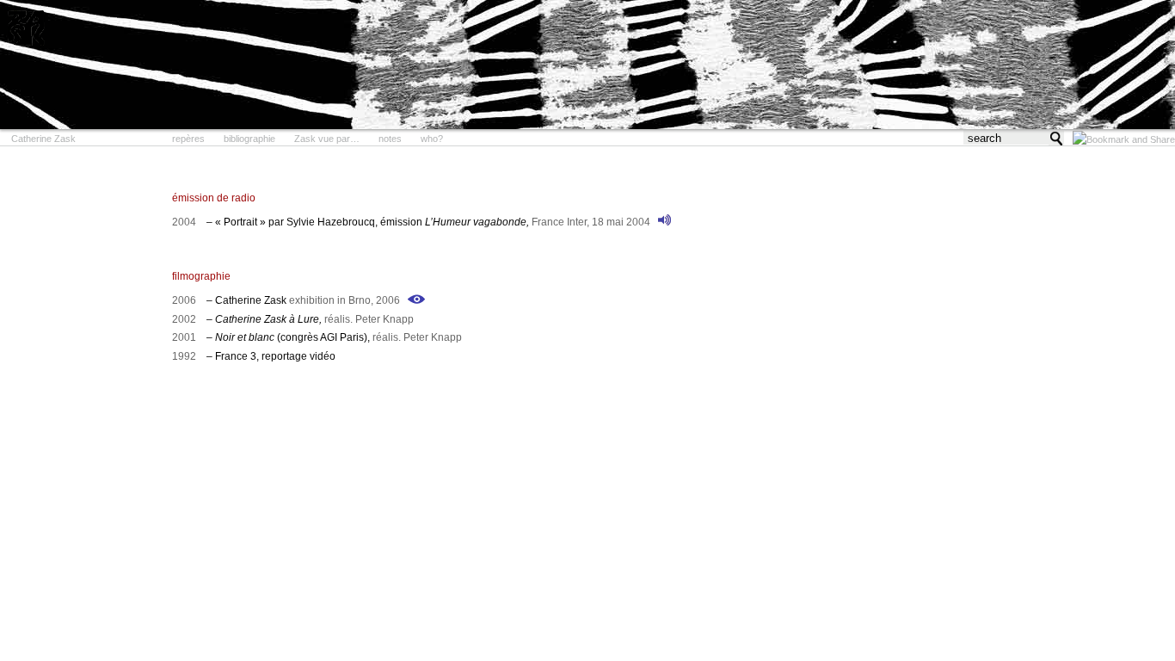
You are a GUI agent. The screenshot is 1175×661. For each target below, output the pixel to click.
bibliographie (249, 138)
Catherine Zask (43, 138)
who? (432, 138)
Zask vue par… (327, 138)
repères (188, 138)
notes (390, 138)
